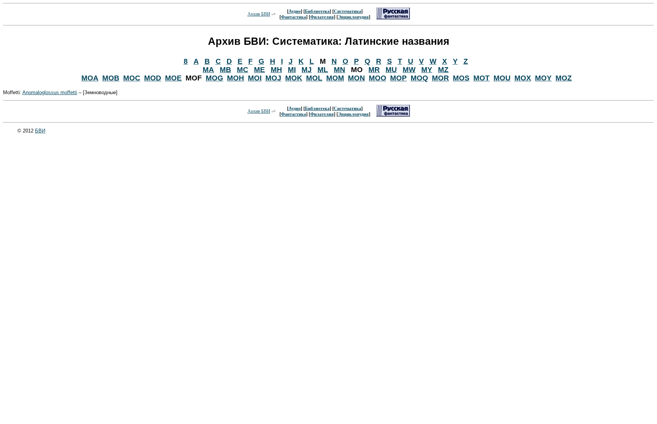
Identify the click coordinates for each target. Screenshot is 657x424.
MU (391, 70)
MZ (443, 70)
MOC (131, 78)
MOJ (273, 78)
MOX (522, 78)
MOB (110, 78)
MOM (335, 78)
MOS (461, 78)
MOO (377, 78)
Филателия (322, 17)
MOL (314, 78)
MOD (152, 78)
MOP (398, 78)
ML (322, 70)
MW (409, 70)
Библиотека (317, 11)
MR (374, 70)
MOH (235, 78)
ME (259, 70)
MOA (89, 78)
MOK (293, 78)
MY (426, 70)
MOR (440, 78)
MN (339, 70)
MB (225, 70)
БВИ (40, 131)
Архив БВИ (259, 14)
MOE (173, 78)
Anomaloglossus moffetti (49, 92)
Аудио (295, 11)
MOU (502, 78)
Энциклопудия (353, 17)
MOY (543, 78)
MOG (214, 78)
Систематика (347, 11)
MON (356, 78)
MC (242, 70)
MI (292, 70)
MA (208, 70)
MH (276, 70)
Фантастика (293, 17)
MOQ (419, 78)
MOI (255, 78)
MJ (307, 70)
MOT (481, 78)
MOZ (563, 78)
